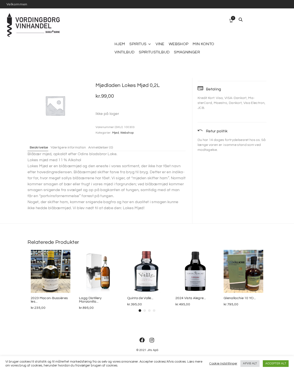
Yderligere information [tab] (68, 147)
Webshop (127, 132)
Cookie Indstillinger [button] (223, 363)
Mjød (115, 132)
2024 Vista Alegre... (190, 298)
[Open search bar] (240, 20)
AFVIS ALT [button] (250, 363)
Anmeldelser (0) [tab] (100, 147)
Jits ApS (153, 350)
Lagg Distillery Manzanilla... (90, 299)
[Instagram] (152, 340)
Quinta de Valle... (140, 298)
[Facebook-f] (142, 340)
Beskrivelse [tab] (39, 147)
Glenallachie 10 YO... (240, 298)
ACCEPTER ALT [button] (275, 363)
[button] (140, 44)
